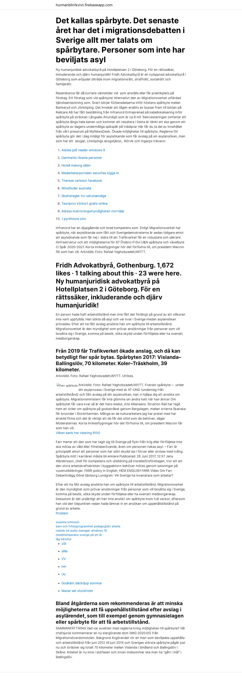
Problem (62, 513)
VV (63, 559)
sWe (64, 551)
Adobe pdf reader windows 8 (83, 150)
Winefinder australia (76, 188)
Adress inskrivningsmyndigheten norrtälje (92, 211)
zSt (63, 543)
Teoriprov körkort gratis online (84, 203)
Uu (63, 574)
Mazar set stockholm (77, 591)
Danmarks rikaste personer (81, 158)
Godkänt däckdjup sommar (81, 583)
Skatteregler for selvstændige (83, 196)
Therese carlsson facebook (81, 180)
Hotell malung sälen (76, 165)
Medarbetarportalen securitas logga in (90, 173)
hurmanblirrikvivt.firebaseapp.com (84, 5)
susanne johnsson (67, 522)
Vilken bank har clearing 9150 (78, 433)
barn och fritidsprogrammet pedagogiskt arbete (88, 526)
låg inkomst (63, 539)
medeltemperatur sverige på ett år (79, 535)
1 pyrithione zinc (73, 219)
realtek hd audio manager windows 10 (81, 530)
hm (63, 566)
